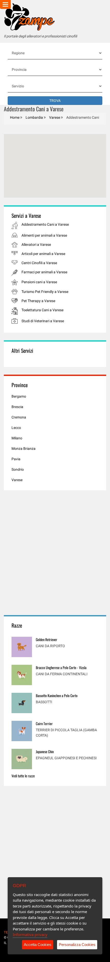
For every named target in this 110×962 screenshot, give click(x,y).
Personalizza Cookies (77, 944)
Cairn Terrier (44, 723)
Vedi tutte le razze (23, 775)
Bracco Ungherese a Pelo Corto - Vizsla (61, 667)
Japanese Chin (45, 751)
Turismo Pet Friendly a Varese (44, 292)
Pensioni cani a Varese (39, 282)
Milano (17, 438)
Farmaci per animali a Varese (44, 272)
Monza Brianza (24, 448)
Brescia (17, 407)
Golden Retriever (46, 639)
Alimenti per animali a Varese (44, 235)
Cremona (19, 417)
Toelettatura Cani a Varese (42, 310)
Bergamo (19, 396)
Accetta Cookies (37, 944)
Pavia (16, 459)
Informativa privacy (30, 934)
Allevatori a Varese (36, 244)
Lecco (16, 428)
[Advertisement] (55, 552)
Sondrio (18, 469)
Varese (17, 480)
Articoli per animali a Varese (43, 254)
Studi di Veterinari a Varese (42, 321)
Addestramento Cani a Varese (45, 224)
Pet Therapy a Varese (38, 301)
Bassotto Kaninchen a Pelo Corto (57, 695)
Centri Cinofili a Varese (39, 263)
